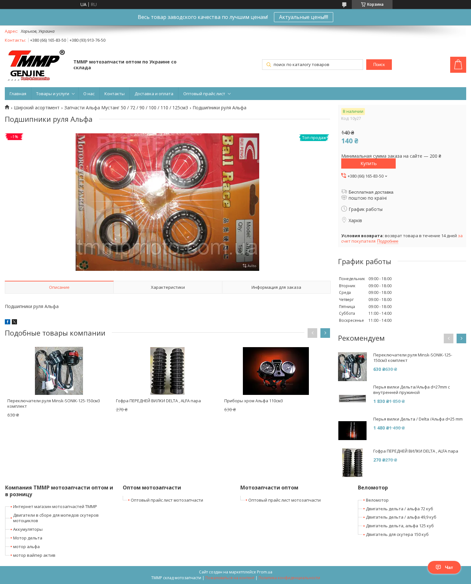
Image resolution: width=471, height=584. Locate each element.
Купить (368, 163)
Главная (18, 93)
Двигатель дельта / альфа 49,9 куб (401, 517)
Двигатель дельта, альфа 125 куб (400, 526)
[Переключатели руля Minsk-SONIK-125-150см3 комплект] (59, 371)
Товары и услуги (52, 93)
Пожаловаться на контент (229, 577)
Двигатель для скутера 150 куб (397, 534)
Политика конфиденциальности (289, 577)
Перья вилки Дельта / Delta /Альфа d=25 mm (418, 419)
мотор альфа (26, 546)
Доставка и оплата (154, 93)
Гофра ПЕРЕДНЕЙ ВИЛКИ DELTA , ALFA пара (158, 401)
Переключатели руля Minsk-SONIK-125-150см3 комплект (53, 403)
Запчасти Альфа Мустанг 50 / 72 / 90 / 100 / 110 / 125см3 (126, 108)
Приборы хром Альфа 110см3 (253, 401)
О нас (89, 93)
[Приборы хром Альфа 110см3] (275, 371)
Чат (449, 567)
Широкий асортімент (37, 108)
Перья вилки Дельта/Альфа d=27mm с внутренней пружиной (411, 389)
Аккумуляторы (28, 529)
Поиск (379, 64)
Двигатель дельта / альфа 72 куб (399, 509)
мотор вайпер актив (34, 555)
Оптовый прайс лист (204, 93)
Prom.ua (264, 572)
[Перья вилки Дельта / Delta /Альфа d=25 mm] (352, 430)
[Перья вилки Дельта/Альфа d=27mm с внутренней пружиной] (352, 398)
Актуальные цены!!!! (303, 17)
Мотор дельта (27, 538)
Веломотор (377, 500)
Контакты (114, 93)
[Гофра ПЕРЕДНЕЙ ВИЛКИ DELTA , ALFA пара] (167, 371)
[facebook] (7, 323)
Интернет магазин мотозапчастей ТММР (55, 506)
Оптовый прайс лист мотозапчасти (167, 500)
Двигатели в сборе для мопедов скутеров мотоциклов (56, 517)
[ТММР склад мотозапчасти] (36, 65)
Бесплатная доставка (371, 192)
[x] (14, 323)
